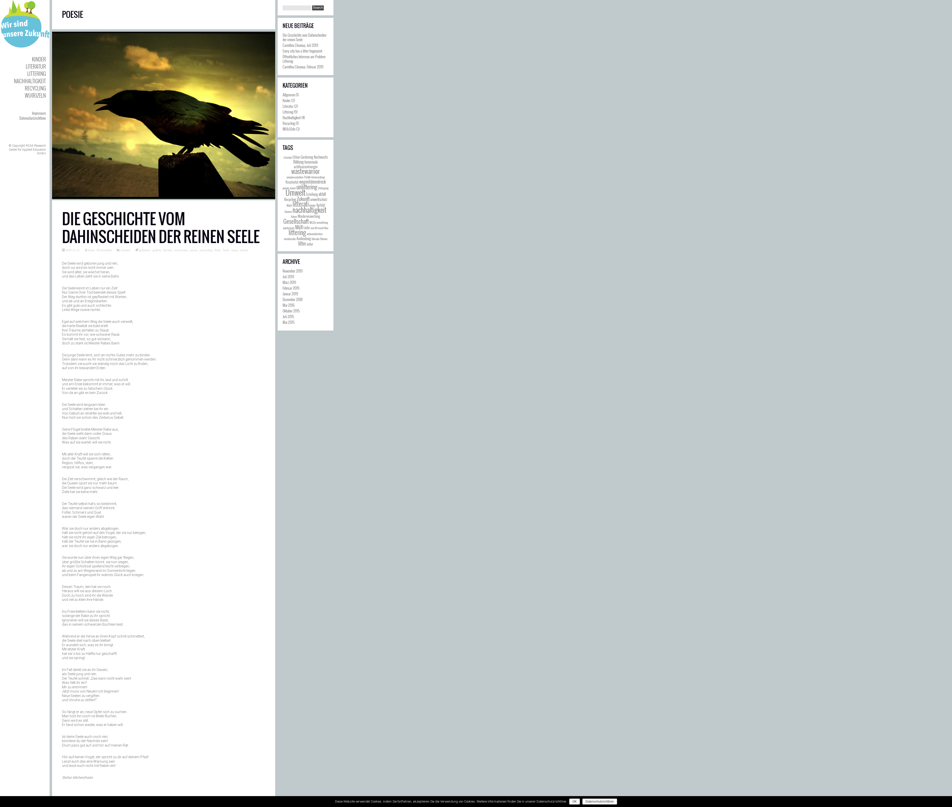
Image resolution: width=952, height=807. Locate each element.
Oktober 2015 (291, 310)
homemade (311, 162)
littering (297, 232)
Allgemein (289, 94)
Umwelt (295, 192)
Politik (307, 177)
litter (302, 243)
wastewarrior (305, 171)
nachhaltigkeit (310, 210)
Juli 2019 (288, 276)
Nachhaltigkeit (30, 81)
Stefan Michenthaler (100, 250)
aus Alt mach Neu (319, 228)
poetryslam (206, 250)
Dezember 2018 (292, 299)
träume (244, 250)
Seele (226, 250)
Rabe (218, 250)
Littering (36, 73)
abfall (322, 194)
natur (310, 244)
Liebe (306, 227)
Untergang (323, 188)
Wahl (289, 205)
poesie (193, 250)
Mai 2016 (289, 305)
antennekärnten (315, 234)
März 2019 (289, 282)
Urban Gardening (303, 157)
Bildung (298, 162)
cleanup (288, 157)
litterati (301, 204)
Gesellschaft (296, 221)
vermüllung (322, 222)
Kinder (39, 59)
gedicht (156, 250)
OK (574, 801)
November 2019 (292, 271)
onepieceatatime (295, 177)
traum (234, 250)
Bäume (323, 239)
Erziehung (312, 194)
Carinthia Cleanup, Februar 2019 (303, 66)
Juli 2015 (288, 316)
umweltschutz (318, 199)
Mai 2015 (289, 322)
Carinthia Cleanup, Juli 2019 (300, 45)
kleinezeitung (318, 177)
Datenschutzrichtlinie (32, 118)
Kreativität (292, 182)
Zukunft (303, 198)
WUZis (312, 222)
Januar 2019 (290, 293)
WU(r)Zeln (35, 95)
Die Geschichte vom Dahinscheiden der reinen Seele (161, 228)
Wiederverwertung (309, 216)
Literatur (36, 66)
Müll (299, 227)
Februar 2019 (291, 288)
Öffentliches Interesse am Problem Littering (304, 59)
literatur (167, 250)
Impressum (39, 113)
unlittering (307, 186)
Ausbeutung (304, 238)
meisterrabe (181, 250)
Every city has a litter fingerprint (302, 51)
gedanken (144, 250)
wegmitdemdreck (312, 181)
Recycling (35, 88)
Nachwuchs (321, 157)
